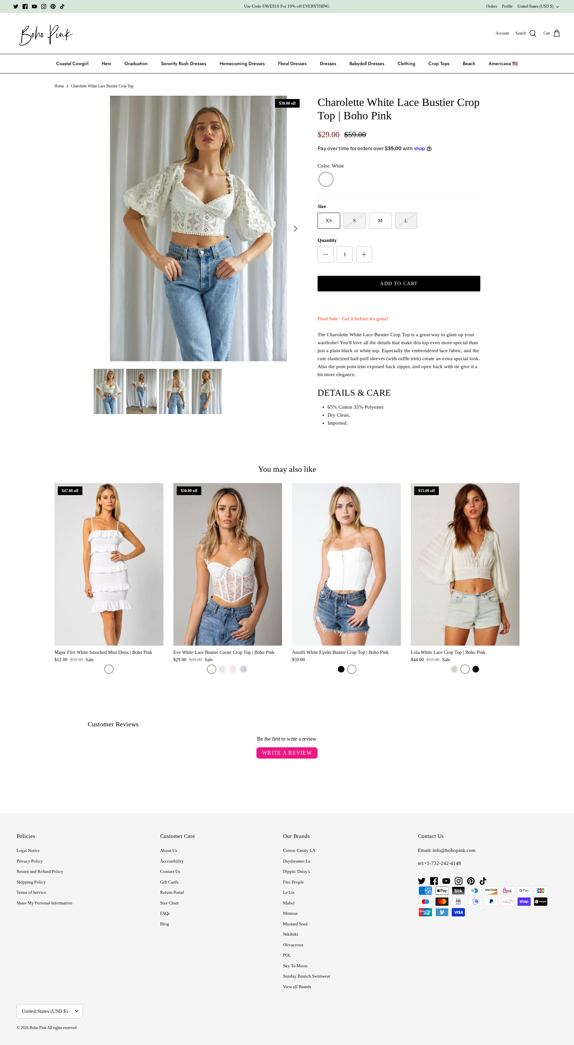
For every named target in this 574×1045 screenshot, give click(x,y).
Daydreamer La (296, 861)
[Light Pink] (233, 669)
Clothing (406, 63)
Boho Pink (38, 1027)
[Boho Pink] (44, 34)
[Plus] (364, 254)
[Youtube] (34, 6)
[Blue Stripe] (243, 669)
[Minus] (326, 254)
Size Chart (169, 902)
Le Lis (288, 892)
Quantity (327, 240)
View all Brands (297, 986)
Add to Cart (399, 283)
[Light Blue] (222, 669)
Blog (164, 923)
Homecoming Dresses (242, 63)
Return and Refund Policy (40, 871)
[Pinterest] (52, 6)
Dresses (328, 63)
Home (59, 86)
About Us (168, 850)
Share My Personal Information (44, 902)
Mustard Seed (295, 923)
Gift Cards (169, 882)
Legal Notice (28, 850)
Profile (507, 6)
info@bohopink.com (454, 850)
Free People (293, 882)
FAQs (165, 913)
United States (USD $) (535, 6)
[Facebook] (25, 6)
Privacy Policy (30, 861)
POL (287, 955)
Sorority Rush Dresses (183, 63)
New (106, 63)
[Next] (295, 228)
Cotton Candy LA (299, 850)
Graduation (136, 63)
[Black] (341, 669)
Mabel (289, 902)
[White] (326, 179)
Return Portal (172, 892)
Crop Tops (439, 63)
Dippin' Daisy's (296, 871)
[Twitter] (15, 6)
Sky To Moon (295, 965)
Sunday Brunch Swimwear (306, 976)
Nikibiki (290, 934)
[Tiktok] (62, 6)
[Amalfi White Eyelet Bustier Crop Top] (346, 564)
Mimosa (290, 913)
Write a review (287, 753)
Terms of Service (31, 892)
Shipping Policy (31, 882)
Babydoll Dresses (366, 63)
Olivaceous (293, 944)
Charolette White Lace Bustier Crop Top (102, 86)
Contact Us (170, 871)
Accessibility (172, 861)
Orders (491, 6)
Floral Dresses (292, 63)
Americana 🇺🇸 (503, 63)
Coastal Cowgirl (72, 63)
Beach (469, 63)
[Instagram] (43, 6)
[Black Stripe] (454, 669)
